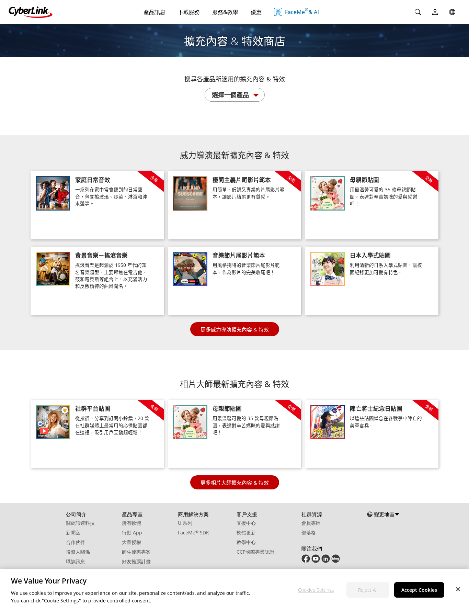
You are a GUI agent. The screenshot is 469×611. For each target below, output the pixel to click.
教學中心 (246, 542)
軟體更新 (246, 532)
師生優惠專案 (136, 551)
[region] (234, 590)
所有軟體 (131, 523)
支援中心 (246, 523)
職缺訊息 (75, 561)
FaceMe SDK (193, 532)
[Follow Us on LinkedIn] (325, 561)
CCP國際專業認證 (255, 551)
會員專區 (311, 523)
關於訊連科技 (80, 523)
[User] (435, 12)
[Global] (452, 12)
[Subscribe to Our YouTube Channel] (315, 561)
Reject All (368, 589)
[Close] (458, 589)
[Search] (417, 12)
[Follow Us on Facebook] (305, 561)
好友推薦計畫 (136, 561)
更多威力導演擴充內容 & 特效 (235, 329)
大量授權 (131, 542)
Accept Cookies (419, 589)
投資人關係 (78, 551)
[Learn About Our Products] (335, 561)
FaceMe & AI (302, 11)
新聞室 (73, 532)
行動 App (132, 532)
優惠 (256, 12)
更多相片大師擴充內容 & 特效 (235, 482)
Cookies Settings (316, 589)
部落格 (308, 532)
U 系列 (185, 523)
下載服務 (189, 12)
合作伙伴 (75, 542)
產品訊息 (154, 12)
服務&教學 (225, 12)
